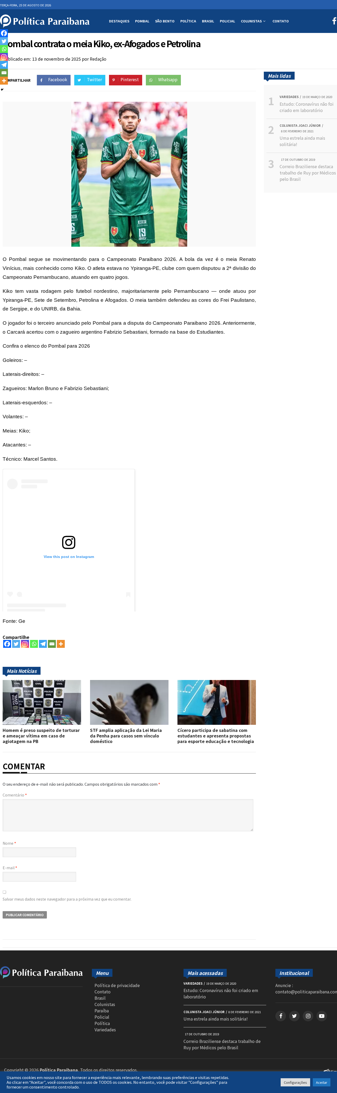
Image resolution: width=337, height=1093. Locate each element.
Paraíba (102, 1010)
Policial (227, 20)
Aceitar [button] (321, 1082)
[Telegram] (43, 644)
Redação (98, 59)
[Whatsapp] (34, 644)
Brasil (208, 20)
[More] (61, 644)
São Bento (165, 20)
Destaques (119, 20)
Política (188, 20)
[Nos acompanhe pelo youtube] (321, 1016)
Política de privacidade (117, 985)
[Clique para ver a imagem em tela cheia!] (129, 245)
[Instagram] (25, 644)
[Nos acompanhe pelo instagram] (308, 1016)
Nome (9, 843)
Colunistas (251, 20)
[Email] (52, 644)
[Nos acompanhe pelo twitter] (294, 1016)
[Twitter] (16, 644)
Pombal (142, 20)
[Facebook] (7, 644)
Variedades (105, 1029)
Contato (280, 20)
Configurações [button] (295, 1082)
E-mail (10, 867)
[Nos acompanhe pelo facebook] (280, 1016)
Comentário (15, 795)
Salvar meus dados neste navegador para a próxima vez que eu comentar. (67, 899)
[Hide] (2, 90)
